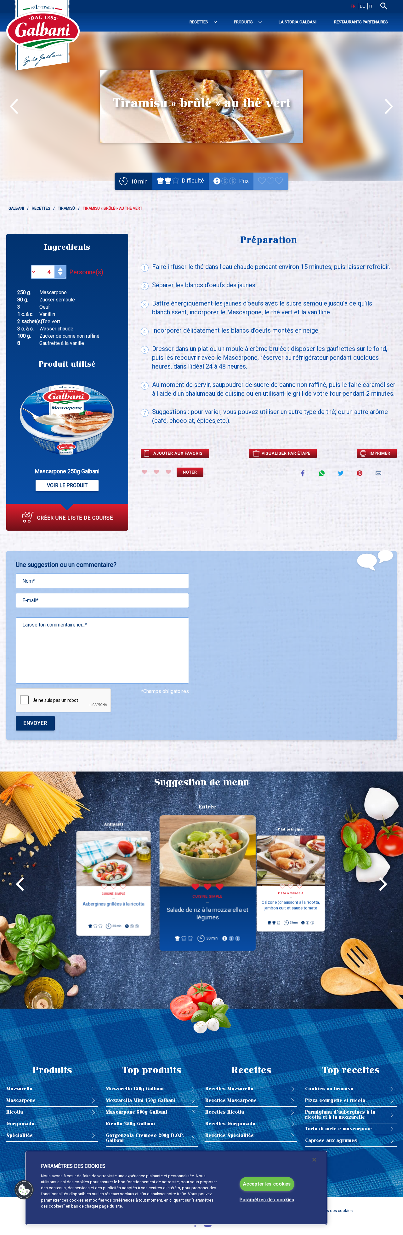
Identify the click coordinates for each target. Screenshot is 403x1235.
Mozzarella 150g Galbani (135, 1088)
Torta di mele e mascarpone (338, 1129)
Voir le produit (67, 485)
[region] (176, 1188)
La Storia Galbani (297, 22)
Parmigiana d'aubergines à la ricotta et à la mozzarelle (340, 1115)
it (370, 6)
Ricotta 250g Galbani (130, 1123)
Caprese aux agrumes (331, 1140)
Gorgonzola (20, 1123)
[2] (156, 472)
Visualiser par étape (286, 453)
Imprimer (380, 453)
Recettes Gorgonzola (230, 1123)
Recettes (199, 22)
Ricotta (14, 1112)
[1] (144, 472)
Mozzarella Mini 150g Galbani (140, 1100)
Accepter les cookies (267, 1184)
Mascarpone (21, 1100)
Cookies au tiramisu (329, 1088)
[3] (168, 472)
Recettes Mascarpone (231, 1100)
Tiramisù (66, 208)
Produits (243, 22)
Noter (190, 472)
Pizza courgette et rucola (335, 1100)
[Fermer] (314, 1160)
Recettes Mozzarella (229, 1088)
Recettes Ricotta (224, 1112)
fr (353, 6)
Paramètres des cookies (267, 1200)
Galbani (16, 208)
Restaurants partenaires (361, 22)
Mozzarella (19, 1088)
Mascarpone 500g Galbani (136, 1112)
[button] (24, 1190)
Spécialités (19, 1135)
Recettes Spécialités (229, 1135)
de (362, 6)
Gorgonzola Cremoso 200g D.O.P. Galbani (145, 1138)
